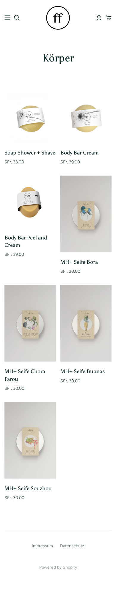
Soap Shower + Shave (29, 152)
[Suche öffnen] (17, 18)
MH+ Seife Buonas (82, 371)
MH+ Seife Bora (79, 262)
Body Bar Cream (79, 152)
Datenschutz (72, 545)
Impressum (42, 545)
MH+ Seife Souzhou (28, 488)
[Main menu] (7, 18)
